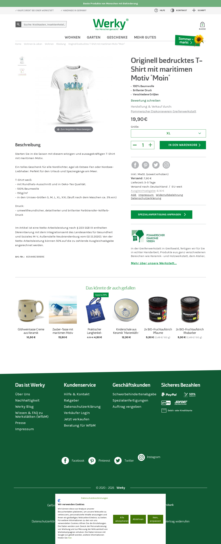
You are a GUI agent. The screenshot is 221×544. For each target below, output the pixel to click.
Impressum (146, 195)
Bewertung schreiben (146, 100)
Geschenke (117, 37)
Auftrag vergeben (127, 406)
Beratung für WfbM (80, 425)
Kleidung (61, 44)
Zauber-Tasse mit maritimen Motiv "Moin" (62, 333)
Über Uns (22, 394)
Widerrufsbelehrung (169, 195)
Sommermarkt (189, 51)
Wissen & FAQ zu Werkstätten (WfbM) (32, 414)
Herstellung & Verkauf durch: (151, 106)
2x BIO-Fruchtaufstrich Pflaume (158, 331)
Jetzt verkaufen (76, 419)
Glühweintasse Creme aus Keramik (31, 331)
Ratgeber (71, 400)
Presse (20, 423)
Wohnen (72, 37)
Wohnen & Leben (33, 44)
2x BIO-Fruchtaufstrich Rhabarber (190, 331)
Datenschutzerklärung (146, 198)
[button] (135, 165)
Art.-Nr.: (20, 256)
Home (18, 44)
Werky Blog (24, 406)
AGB (134, 195)
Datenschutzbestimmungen (94, 498)
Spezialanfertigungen (130, 400)
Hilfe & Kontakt (77, 394)
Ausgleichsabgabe (143, 190)
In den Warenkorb (182, 145)
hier (70, 538)
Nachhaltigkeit (27, 400)
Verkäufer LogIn (77, 413)
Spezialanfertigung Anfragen (159, 214)
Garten (93, 37)
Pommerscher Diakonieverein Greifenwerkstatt (163, 111)
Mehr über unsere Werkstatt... (154, 263)
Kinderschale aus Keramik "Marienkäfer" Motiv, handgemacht (126, 333)
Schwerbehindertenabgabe (134, 394)
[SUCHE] (18, 24)
